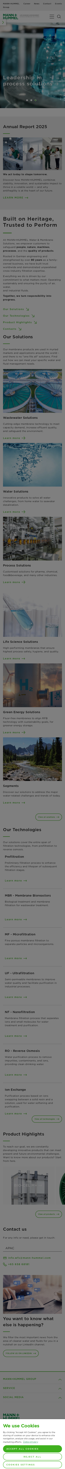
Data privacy (30, 1441)
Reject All (32, 1457)
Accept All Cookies (22, 1449)
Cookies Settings (20, 1464)
